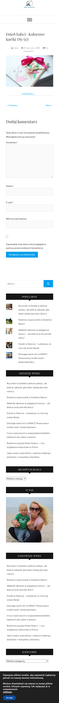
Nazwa (10, 186)
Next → (49, 105)
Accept (9, 698)
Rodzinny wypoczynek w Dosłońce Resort (27, 397)
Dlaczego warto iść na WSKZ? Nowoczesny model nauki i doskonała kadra (33, 358)
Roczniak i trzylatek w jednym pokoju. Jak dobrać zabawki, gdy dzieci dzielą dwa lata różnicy (33, 309)
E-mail (10, 202)
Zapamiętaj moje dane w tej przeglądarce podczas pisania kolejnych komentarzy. (26, 246)
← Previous (11, 105)
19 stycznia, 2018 (31, 48)
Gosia (16, 48)
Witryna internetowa (16, 218)
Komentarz (12, 142)
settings (7, 692)
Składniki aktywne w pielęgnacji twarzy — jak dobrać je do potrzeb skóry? (34, 334)
